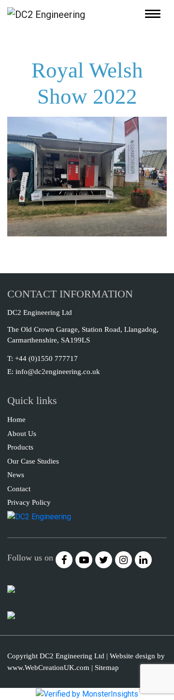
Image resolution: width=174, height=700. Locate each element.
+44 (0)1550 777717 (46, 358)
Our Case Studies (33, 461)
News (15, 475)
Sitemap (107, 667)
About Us (21, 433)
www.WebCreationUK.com (48, 667)
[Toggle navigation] (153, 13)
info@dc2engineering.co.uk (57, 371)
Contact (18, 489)
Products (20, 447)
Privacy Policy (29, 502)
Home (16, 419)
